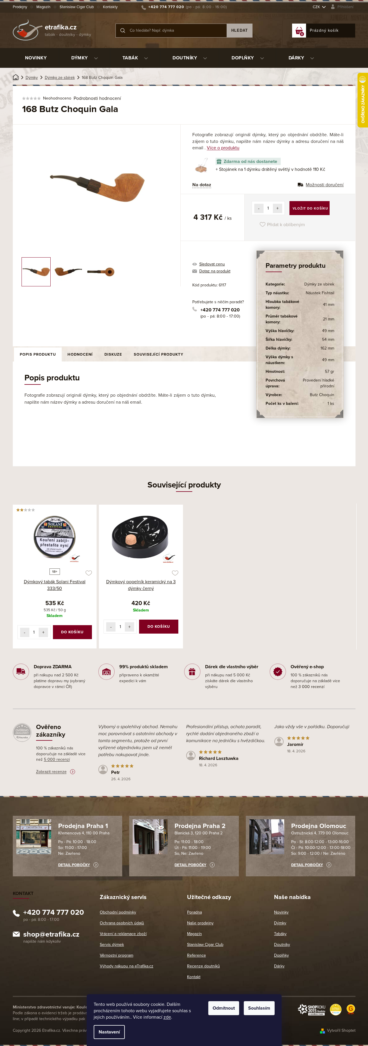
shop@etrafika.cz (51, 935)
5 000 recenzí (57, 759)
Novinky (281, 912)
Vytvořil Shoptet (341, 1030)
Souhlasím (259, 1008)
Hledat (239, 30)
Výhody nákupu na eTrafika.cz (126, 966)
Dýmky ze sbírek (319, 284)
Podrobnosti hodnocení (97, 98)
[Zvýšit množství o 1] (277, 208)
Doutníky (282, 944)
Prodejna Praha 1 (83, 826)
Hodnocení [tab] (80, 354)
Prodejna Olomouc (318, 826)
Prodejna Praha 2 (200, 826)
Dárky (279, 966)
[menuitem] (36, 58)
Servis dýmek (112, 944)
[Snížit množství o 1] (259, 208)
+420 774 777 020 (220, 310)
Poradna (194, 912)
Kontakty (110, 7)
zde (167, 1017)
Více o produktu (223, 148)
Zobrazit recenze (51, 771)
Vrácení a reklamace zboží (123, 933)
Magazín (43, 7)
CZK (317, 7)
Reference (196, 955)
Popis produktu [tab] (38, 354)
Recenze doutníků (203, 966)
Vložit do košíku (310, 208)
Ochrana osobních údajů (122, 923)
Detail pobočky (74, 865)
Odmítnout (224, 1008)
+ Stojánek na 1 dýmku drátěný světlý (270, 169)
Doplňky (281, 955)
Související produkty (158, 354)
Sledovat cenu (212, 264)
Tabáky (280, 933)
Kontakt (193, 976)
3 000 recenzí (311, 686)
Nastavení (109, 1032)
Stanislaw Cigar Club (77, 7)
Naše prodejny (200, 923)
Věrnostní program (116, 955)
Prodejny (20, 7)
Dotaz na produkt (214, 271)
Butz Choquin (322, 394)
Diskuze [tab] (113, 354)
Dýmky (280, 923)
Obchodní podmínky (118, 912)
